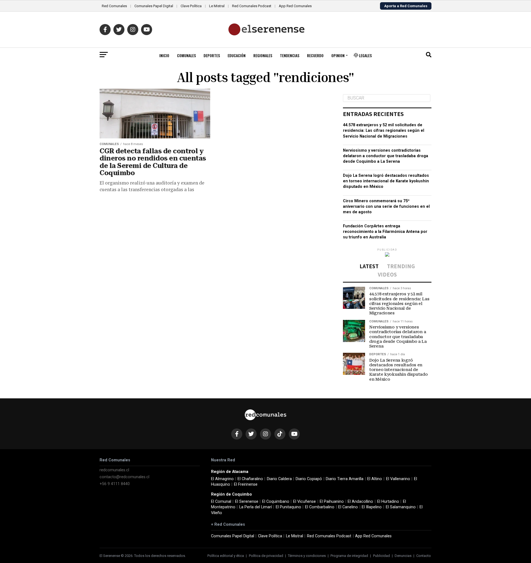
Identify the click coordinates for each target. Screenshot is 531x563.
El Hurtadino (388, 501)
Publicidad (381, 556)
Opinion (338, 55)
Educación (237, 55)
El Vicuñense (304, 501)
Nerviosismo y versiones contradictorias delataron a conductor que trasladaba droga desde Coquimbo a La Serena (385, 156)
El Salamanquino (401, 507)
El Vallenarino (398, 479)
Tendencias (289, 55)
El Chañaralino (250, 479)
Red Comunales (114, 6)
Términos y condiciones (307, 556)
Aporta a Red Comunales (405, 6)
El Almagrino (222, 479)
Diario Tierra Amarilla (344, 479)
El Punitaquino (288, 507)
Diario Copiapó (309, 479)
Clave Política (191, 6)
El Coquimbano (275, 501)
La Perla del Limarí (255, 507)
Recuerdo (315, 55)
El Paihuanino (332, 501)
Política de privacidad (266, 556)
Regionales (262, 55)
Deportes (212, 55)
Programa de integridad (349, 556)
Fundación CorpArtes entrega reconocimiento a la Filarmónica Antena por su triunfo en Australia (385, 232)
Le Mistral (217, 6)
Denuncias (403, 556)
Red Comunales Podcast (251, 6)
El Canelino (348, 507)
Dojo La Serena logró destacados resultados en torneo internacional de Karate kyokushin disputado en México (386, 181)
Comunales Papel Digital (153, 6)
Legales (365, 55)
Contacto (423, 556)
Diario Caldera (279, 479)
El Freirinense (245, 484)
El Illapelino (372, 507)
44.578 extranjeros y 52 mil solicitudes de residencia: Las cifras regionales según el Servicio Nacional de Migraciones (383, 130)
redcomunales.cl (114, 470)
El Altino (374, 479)
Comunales (186, 55)
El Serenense (246, 501)
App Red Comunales (295, 6)
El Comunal (221, 501)
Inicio (164, 55)
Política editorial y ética (225, 556)
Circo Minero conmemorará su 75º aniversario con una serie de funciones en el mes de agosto (386, 206)
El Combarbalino (319, 507)
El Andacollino (360, 501)
